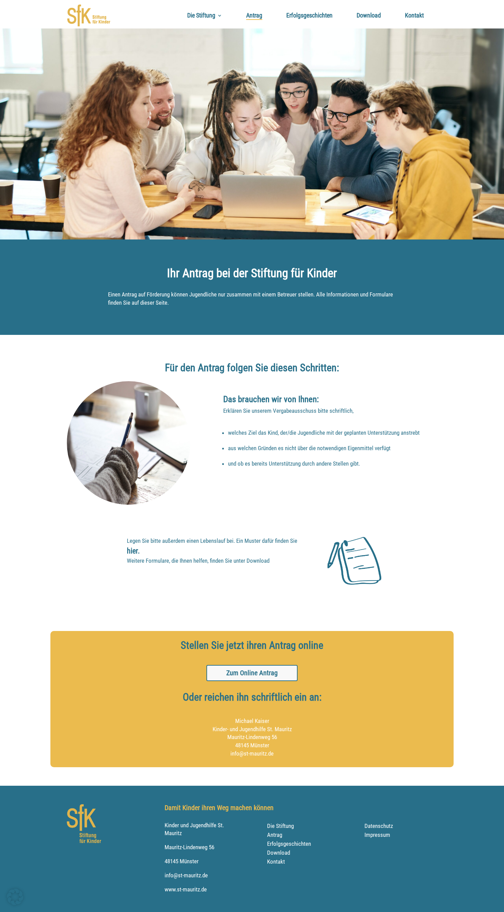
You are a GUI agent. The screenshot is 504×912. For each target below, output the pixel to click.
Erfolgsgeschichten (309, 15)
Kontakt (414, 15)
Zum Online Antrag (252, 673)
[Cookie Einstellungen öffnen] (15, 903)
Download (369, 15)
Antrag (254, 15)
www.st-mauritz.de (186, 889)
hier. (133, 551)
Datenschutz (378, 825)
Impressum (377, 834)
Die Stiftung (201, 15)
